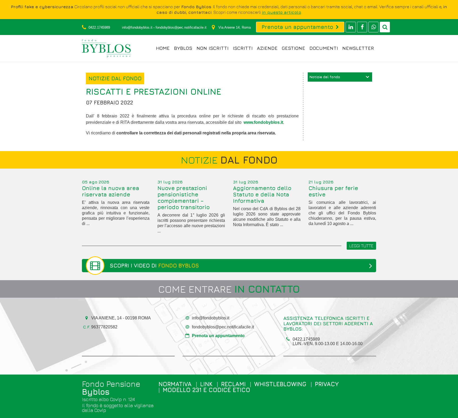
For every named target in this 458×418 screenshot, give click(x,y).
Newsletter (358, 48)
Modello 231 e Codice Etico (206, 389)
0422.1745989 (99, 27)
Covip (100, 410)
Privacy (327, 384)
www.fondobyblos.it (263, 122)
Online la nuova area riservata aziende (110, 191)
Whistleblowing (280, 384)
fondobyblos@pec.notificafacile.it (181, 27)
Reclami (233, 384)
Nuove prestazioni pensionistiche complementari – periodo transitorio (183, 197)
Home (163, 48)
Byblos (183, 48)
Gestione (293, 48)
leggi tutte (361, 245)
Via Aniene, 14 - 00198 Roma (121, 318)
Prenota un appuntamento (218, 335)
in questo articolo (281, 12)
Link (206, 384)
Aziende (267, 48)
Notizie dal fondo (324, 76)
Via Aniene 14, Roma (234, 27)
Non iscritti (212, 48)
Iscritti (243, 48)
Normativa (175, 384)
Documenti (323, 48)
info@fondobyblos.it (137, 27)
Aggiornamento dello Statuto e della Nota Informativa (262, 194)
